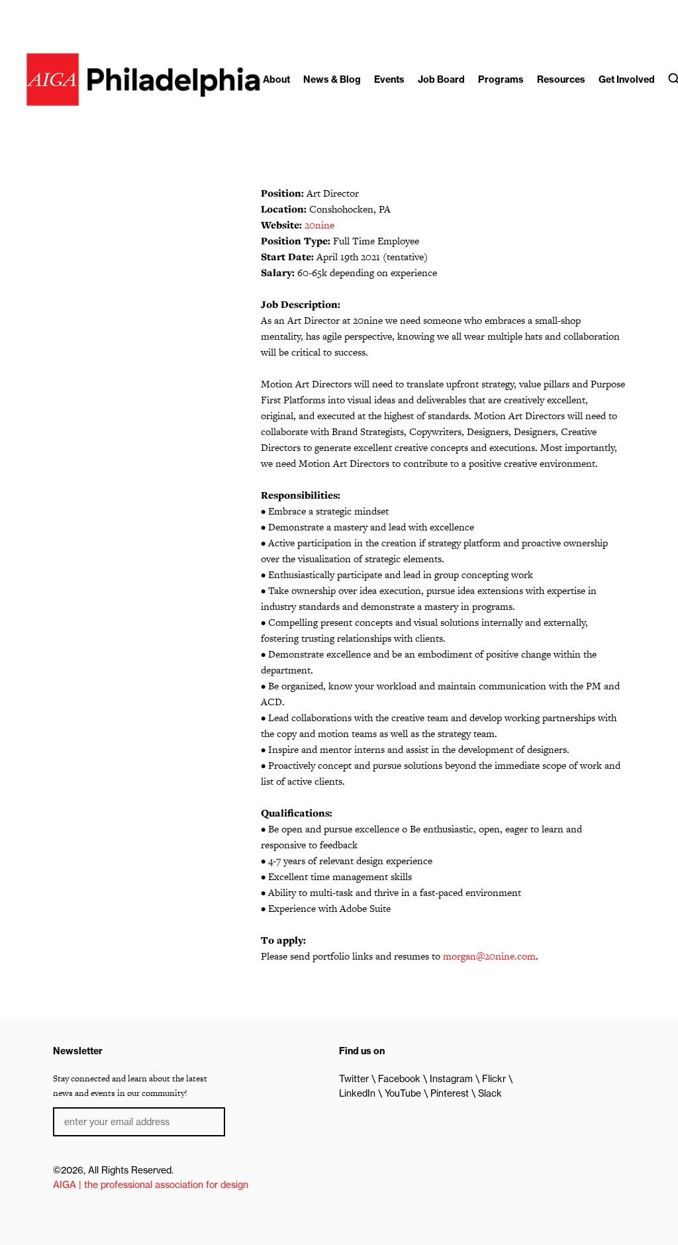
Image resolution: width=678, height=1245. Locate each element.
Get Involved (627, 79)
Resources (561, 79)
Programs (501, 79)
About (276, 79)
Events (389, 79)
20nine (319, 225)
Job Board (441, 79)
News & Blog (332, 79)
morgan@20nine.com (489, 956)
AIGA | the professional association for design (150, 1185)
